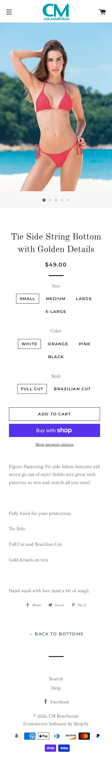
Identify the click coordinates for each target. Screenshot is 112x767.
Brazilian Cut (72, 388)
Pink (84, 343)
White (30, 343)
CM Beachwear (64, 716)
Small (28, 298)
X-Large (55, 311)
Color (56, 331)
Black (56, 356)
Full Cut (32, 388)
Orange (58, 343)
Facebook (59, 702)
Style (56, 376)
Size (56, 286)
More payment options (55, 444)
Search (56, 679)
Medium (56, 298)
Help (56, 688)
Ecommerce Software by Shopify (56, 724)
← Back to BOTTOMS (56, 634)
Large (84, 298)
